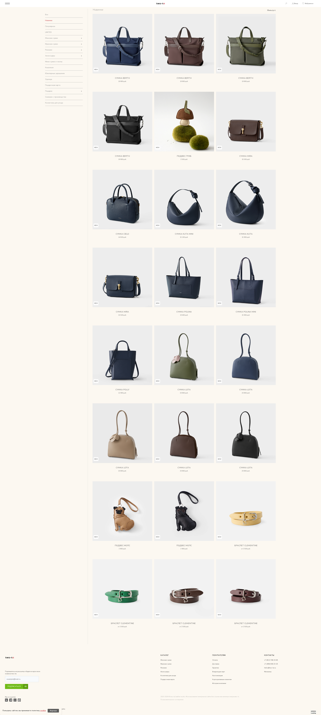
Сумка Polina (184, 311)
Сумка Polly (122, 389)
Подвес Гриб (184, 156)
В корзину (122, 84)
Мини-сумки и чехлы (53, 61)
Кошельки (49, 67)
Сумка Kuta (246, 234)
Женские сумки (51, 38)
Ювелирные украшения (55, 73)
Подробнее (246, 552)
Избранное (309, 4)
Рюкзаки (48, 50)
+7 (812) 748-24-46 (271, 660)
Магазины (267, 672)
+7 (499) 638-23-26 (271, 664)
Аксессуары (50, 56)
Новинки (48, 20)
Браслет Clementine (245, 545)
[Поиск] (286, 3)
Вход (296, 4)
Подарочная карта (52, 85)
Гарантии (215, 668)
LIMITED (48, 32)
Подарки (48, 91)
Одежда (48, 79)
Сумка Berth (122, 78)
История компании (219, 683)
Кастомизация (217, 676)
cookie (43, 710)
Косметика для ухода (54, 103)
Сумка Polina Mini (246, 311)
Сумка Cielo (122, 234)
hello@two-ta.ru (270, 668)
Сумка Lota (184, 389)
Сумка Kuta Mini (184, 234)
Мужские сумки (51, 44)
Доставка (215, 664)
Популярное (50, 26)
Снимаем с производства (55, 97)
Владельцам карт (218, 672)
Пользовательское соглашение (171, 700)
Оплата (215, 660)
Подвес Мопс (122, 545)
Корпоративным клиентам (222, 679)
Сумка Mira (245, 156)
